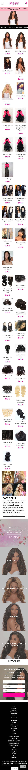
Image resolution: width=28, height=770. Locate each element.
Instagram (14, 661)
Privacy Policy (14, 712)
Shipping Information (14, 745)
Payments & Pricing (14, 743)
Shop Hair (3, 27)
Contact (14, 755)
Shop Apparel (11, 27)
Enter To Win (14, 537)
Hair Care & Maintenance (14, 740)
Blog (14, 715)
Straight (14, 726)
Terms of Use (14, 713)
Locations (14, 708)
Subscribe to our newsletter (14, 671)
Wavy (14, 730)
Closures (14, 733)
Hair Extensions (14, 725)
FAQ (14, 747)
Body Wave (14, 728)
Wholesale (19, 27)
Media (14, 753)
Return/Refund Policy (14, 742)
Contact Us (14, 738)
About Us (14, 710)
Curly (14, 732)
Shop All (14, 515)
